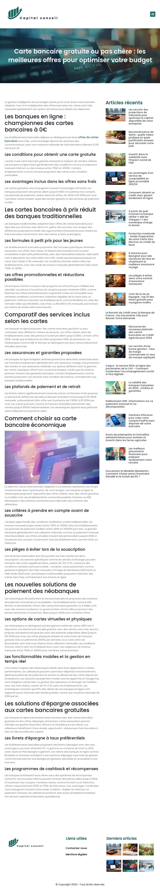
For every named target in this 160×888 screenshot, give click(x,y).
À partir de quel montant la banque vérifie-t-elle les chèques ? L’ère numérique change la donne (141, 218)
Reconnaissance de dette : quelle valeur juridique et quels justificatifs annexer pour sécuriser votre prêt (141, 139)
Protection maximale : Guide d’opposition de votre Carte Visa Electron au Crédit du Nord (142, 239)
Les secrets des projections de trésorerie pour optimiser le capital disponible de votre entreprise (141, 116)
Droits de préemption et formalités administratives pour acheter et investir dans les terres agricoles (127, 437)
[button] (152, 14)
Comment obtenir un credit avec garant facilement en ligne (142, 195)
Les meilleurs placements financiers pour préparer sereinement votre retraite (140, 455)
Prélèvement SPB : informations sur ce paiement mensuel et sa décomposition (129, 403)
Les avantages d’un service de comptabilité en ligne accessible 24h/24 (141, 178)
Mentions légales (76, 854)
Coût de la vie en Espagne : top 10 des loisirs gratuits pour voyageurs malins (141, 298)
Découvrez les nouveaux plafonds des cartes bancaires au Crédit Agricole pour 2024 (141, 332)
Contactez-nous (76, 848)
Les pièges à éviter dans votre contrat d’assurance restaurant (140, 280)
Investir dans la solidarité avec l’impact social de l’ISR (140, 158)
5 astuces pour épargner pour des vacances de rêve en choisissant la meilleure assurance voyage (142, 260)
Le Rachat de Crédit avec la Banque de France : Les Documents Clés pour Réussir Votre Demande (130, 315)
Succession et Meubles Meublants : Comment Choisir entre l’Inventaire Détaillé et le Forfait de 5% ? (128, 473)
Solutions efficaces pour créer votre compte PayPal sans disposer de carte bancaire (142, 420)
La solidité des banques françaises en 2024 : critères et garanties (141, 387)
